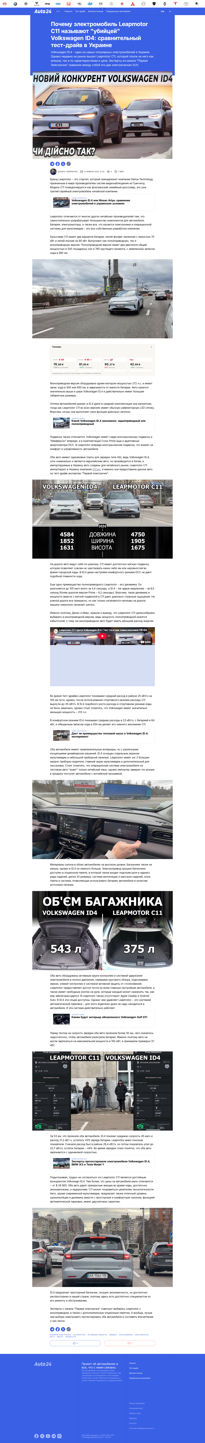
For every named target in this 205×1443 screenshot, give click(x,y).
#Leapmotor (79, 1335)
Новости (68, 11)
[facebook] (58, 164)
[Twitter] (42, 1436)
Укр (162, 11)
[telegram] (52, 164)
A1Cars (96, 469)
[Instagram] (59, 1436)
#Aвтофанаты (142, 1335)
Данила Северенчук (68, 172)
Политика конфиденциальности (141, 1428)
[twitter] (63, 164)
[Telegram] (54, 1436)
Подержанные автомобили (118, 11)
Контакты (133, 1423)
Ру (170, 11)
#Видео (113, 1335)
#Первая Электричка (60, 1335)
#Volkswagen (126, 1335)
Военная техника (95, 11)
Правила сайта (135, 1413)
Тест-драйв (80, 11)
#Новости (71, 1337)
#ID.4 (52, 1337)
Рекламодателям (136, 1408)
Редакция (133, 1418)
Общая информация (137, 1403)
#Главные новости (97, 1335)
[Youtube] (48, 1436)
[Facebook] (36, 1436)
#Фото (60, 1337)
